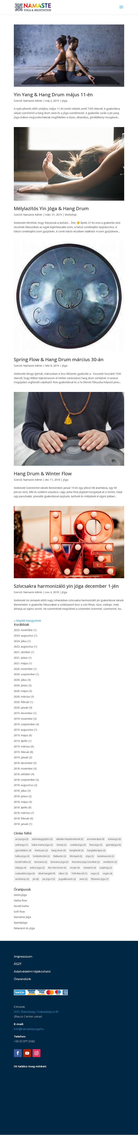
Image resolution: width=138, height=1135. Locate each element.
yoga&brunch (67, 879)
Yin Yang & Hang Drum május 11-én (53, 94)
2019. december (23, 713)
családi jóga (78, 844)
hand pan (41, 850)
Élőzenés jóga (100, 879)
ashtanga (114, 839)
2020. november (23, 669)
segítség (106, 867)
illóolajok (76, 856)
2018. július (20, 790)
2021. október (22, 652)
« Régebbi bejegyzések (27, 620)
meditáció (110, 861)
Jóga (64, 100)
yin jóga (48, 879)
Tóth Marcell (79, 873)
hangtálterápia (96, 850)
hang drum (58, 850)
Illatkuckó (59, 856)
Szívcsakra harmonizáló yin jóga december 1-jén (66, 586)
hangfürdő (77, 850)
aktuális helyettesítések (69, 839)
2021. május (21, 663)
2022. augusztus (23, 646)
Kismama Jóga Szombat (86, 861)
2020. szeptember (24, 674)
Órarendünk (22, 979)
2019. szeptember (24, 724)
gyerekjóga (113, 844)
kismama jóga (59, 861)
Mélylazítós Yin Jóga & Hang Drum (51, 208)
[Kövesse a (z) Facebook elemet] (18, 1053)
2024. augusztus (23, 635)
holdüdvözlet (41, 856)
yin (36, 879)
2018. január (21, 824)
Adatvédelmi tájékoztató (32, 971)
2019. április (20, 741)
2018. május (21, 802)
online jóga (37, 867)
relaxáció (89, 867)
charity (61, 844)
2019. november (23, 718)
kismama (40, 861)
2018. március (22, 812)
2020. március (22, 696)
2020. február (21, 702)
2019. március (22, 746)
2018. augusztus (23, 785)
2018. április (20, 807)
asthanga (21, 844)
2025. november (23, 630)
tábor (63, 873)
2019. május (21, 735)
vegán (107, 873)
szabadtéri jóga (25, 873)
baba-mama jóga (42, 844)
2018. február (21, 818)
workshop (22, 879)
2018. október (22, 774)
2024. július (20, 641)
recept (75, 867)
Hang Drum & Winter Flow (43, 473)
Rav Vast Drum (57, 867)
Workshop (71, 214)
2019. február (21, 752)
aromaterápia (95, 839)
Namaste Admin (32, 100)
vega (95, 873)
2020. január (21, 707)
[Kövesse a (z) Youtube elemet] (27, 1053)
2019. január (21, 757)
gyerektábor (23, 850)
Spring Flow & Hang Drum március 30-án (59, 359)
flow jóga (95, 844)
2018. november (23, 768)
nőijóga (20, 867)
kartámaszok (105, 856)
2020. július (20, 680)
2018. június (21, 796)
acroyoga (21, 839)
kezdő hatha (23, 861)
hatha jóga (22, 856)
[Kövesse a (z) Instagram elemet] (36, 1053)
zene (83, 879)
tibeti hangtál (46, 873)
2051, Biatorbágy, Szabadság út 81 (36, 1011)
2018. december (23, 763)
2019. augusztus (23, 729)
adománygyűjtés (42, 839)
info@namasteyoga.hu (29, 1029)
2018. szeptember (24, 779)
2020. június (21, 685)
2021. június (21, 657)
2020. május (21, 691)
